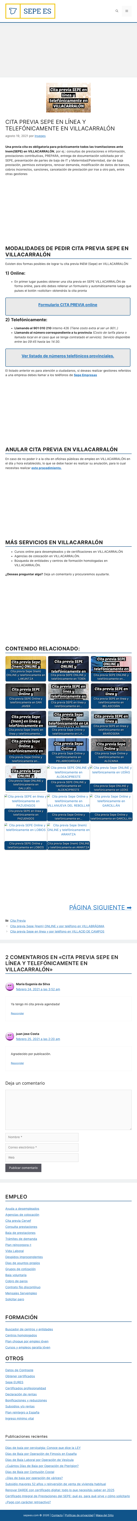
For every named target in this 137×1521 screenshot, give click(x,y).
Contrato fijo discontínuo (22, 1287)
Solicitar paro (14, 1299)
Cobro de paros (16, 1281)
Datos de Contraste (19, 1370)
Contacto (57, 1515)
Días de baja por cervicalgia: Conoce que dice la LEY (43, 1448)
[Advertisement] (68, 51)
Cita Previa (18, 920)
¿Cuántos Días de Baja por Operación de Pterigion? (42, 1466)
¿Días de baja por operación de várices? (34, 1478)
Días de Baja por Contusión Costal (29, 1472)
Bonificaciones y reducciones (26, 1400)
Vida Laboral (14, 1251)
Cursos (10, 1347)
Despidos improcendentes (24, 1257)
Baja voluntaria (16, 1275)
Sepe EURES (14, 1382)
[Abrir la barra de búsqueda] (117, 11)
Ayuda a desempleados (22, 1208)
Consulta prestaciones (21, 1227)
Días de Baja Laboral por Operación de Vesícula (39, 1460)
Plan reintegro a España (22, 1412)
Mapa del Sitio (105, 1515)
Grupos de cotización (20, 1269)
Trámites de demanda (21, 1239)
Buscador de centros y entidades (29, 1329)
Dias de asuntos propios (22, 1263)
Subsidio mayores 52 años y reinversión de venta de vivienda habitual (55, 1484)
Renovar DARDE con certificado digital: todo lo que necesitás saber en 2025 (59, 1490)
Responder (17, 1013)
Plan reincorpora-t (18, 1245)
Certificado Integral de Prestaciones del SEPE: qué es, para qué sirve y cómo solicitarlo (67, 1496)
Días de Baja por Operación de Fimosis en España (41, 1454)
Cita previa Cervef (18, 1221)
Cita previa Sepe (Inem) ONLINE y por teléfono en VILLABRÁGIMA (57, 926)
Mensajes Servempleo (21, 1293)
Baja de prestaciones (20, 1233)
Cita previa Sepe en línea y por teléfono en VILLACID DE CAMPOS (57, 931)
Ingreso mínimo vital (19, 1418)
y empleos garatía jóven (32, 1347)
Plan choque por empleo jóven (27, 1341)
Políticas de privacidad (79, 1515)
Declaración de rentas (21, 1394)
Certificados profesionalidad (25, 1388)
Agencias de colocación (22, 1214)
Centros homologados (21, 1335)
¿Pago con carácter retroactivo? (28, 1502)
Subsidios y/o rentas (20, 1406)
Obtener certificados (20, 1376)
